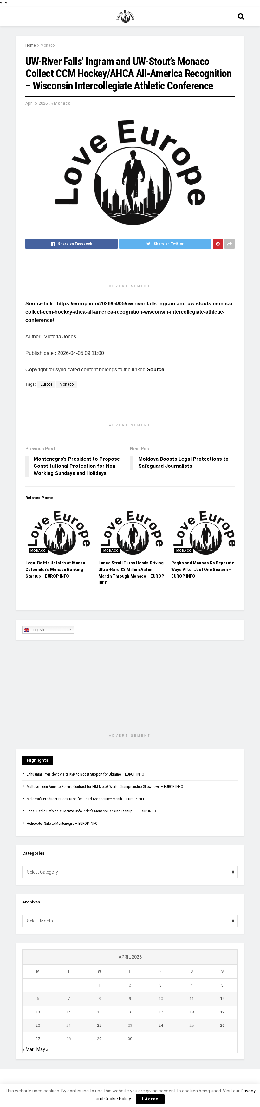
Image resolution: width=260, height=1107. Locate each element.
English (36, 629)
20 (38, 1025)
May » (42, 1049)
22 (99, 1025)
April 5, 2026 (36, 103)
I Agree (150, 1099)
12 (222, 998)
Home (30, 45)
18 (191, 1012)
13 (38, 1012)
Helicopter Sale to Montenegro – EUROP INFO (62, 823)
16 (130, 1012)
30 (130, 1038)
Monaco (48, 45)
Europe (46, 384)
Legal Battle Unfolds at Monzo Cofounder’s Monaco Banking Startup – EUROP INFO (55, 569)
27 (38, 1038)
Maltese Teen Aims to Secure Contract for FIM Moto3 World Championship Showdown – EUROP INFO (105, 787)
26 (222, 1025)
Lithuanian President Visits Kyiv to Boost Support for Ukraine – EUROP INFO (85, 774)
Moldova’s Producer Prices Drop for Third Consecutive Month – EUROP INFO (86, 799)
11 (191, 998)
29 (99, 1038)
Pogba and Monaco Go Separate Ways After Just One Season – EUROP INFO (202, 569)
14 (68, 1012)
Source (155, 369)
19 (222, 1012)
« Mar (28, 1049)
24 (161, 1025)
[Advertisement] (130, 269)
